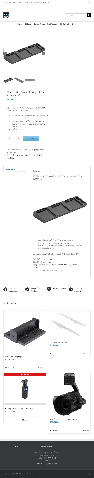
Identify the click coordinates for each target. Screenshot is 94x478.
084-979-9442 (50, 458)
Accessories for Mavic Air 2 (27, 155)
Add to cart (31, 138)
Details (42, 368)
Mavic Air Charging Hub (15, 356)
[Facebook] (17, 452)
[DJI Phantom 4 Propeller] (69, 325)
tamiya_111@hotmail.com (41, 2)
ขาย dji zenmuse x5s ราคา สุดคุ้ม (63, 419)
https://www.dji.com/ (56, 270)
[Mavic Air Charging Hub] (25, 332)
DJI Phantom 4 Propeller (59, 342)
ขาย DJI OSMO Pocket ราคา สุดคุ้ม (19, 409)
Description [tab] (10, 169)
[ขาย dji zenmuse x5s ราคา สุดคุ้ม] (69, 394)
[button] (72, 24)
